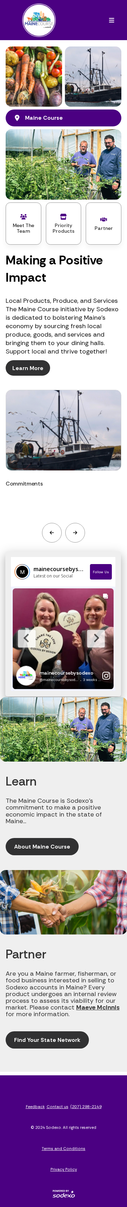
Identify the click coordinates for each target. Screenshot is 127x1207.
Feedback (35, 1106)
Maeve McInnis (98, 1007)
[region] (63, 453)
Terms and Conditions (63, 1148)
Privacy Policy (63, 1169)
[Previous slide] (27, 639)
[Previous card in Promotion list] (52, 533)
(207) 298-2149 (86, 1106)
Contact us (57, 1106)
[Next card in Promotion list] (75, 533)
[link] (63, 453)
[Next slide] (96, 639)
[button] (111, 20)
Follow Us (101, 572)
